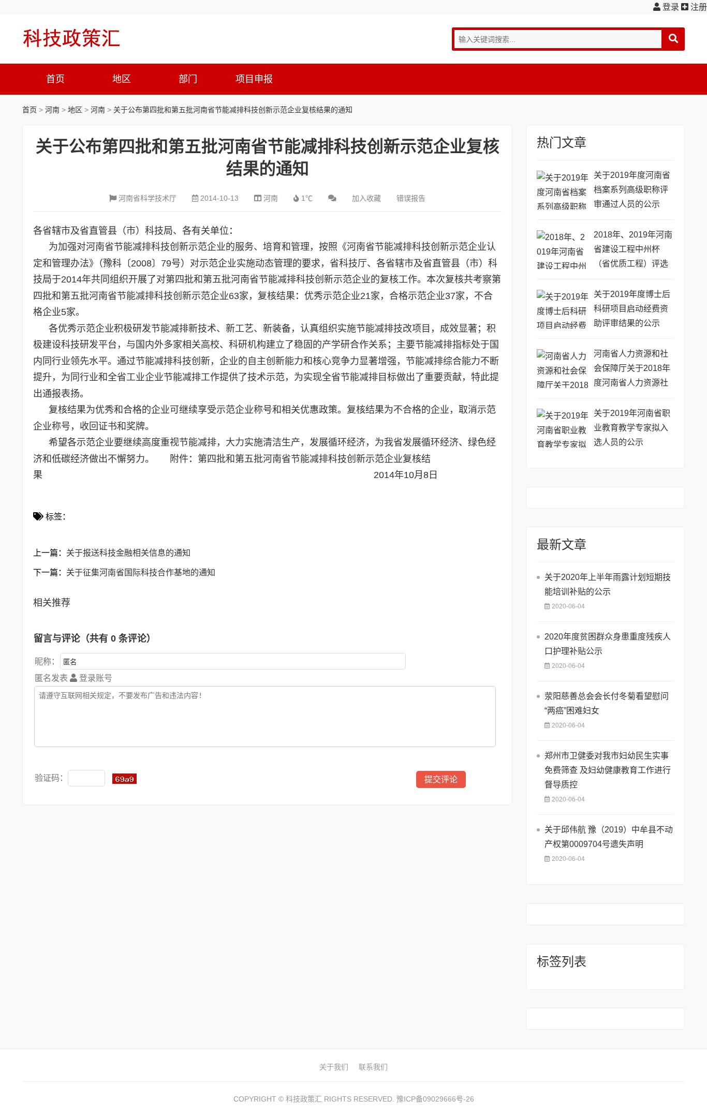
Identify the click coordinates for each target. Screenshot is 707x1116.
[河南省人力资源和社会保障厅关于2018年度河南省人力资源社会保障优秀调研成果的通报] (562, 368)
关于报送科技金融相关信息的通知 (128, 552)
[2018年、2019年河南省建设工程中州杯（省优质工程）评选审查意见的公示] (562, 249)
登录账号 (94, 678)
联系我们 (373, 1067)
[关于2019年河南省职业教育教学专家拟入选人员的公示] (562, 428)
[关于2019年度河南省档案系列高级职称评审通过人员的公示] (562, 190)
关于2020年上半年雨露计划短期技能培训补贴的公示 (607, 584)
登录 (669, 7)
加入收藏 (366, 198)
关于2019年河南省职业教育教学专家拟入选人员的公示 (632, 428)
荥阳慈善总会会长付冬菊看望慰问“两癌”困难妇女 (606, 703)
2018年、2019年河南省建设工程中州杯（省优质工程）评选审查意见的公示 (633, 250)
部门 (188, 79)
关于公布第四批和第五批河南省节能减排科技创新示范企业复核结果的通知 (232, 110)
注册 (697, 7)
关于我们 (333, 1067)
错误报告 (410, 198)
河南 (52, 110)
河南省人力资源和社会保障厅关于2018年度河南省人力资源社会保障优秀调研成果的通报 (632, 369)
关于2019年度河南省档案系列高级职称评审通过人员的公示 (632, 190)
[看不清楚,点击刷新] (124, 778)
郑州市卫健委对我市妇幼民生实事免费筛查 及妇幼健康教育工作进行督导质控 (607, 770)
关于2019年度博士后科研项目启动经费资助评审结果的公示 (632, 309)
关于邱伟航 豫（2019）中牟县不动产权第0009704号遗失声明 (608, 837)
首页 (55, 79)
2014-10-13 (219, 198)
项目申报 (254, 79)
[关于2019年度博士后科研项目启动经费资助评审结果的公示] (562, 309)
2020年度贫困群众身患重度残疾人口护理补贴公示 (607, 644)
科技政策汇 (71, 37)
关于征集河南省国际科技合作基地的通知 (140, 572)
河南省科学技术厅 (147, 198)
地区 (121, 79)
